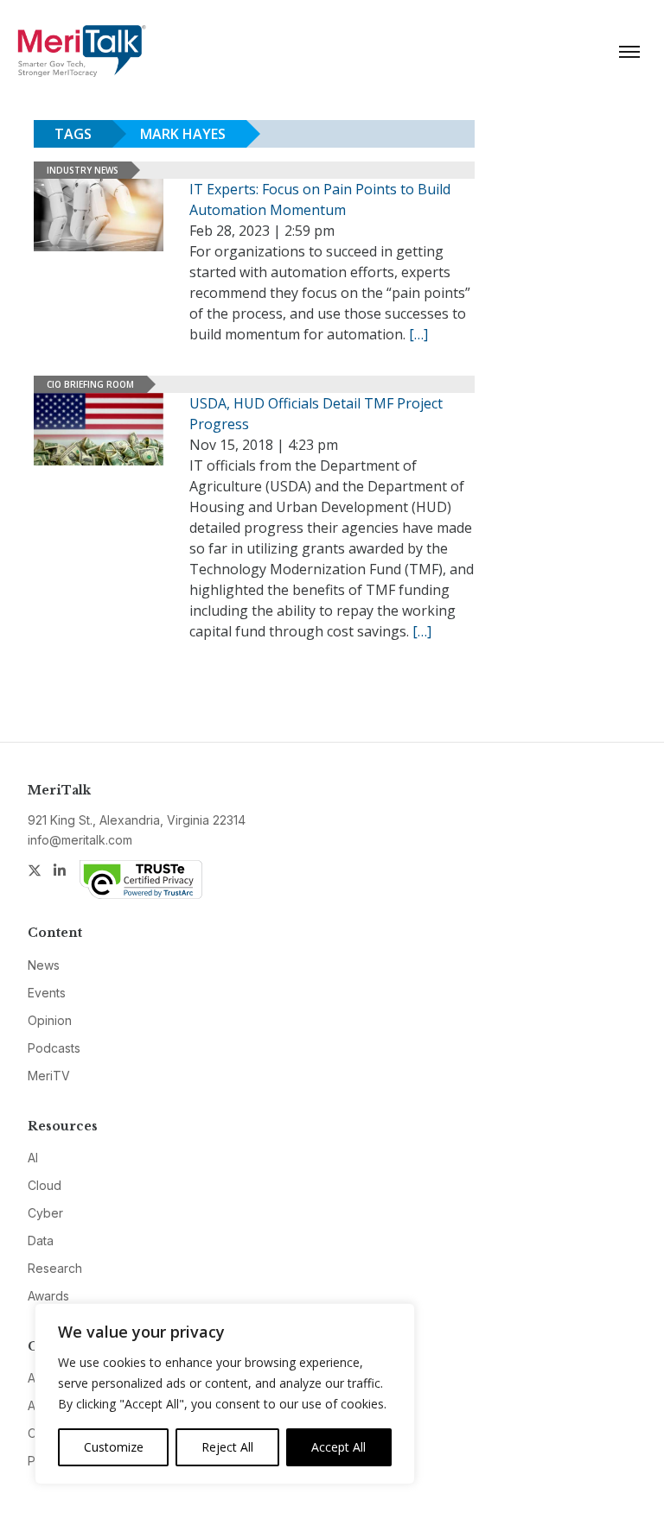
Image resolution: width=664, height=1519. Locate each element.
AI (33, 1157)
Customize (114, 1447)
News (44, 965)
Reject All (227, 1447)
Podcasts (54, 1048)
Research (55, 1268)
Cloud (44, 1185)
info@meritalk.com (80, 839)
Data (41, 1240)
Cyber (45, 1213)
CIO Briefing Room (90, 384)
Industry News (82, 170)
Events (47, 992)
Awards (48, 1295)
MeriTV (49, 1075)
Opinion (50, 1020)
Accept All (338, 1447)
